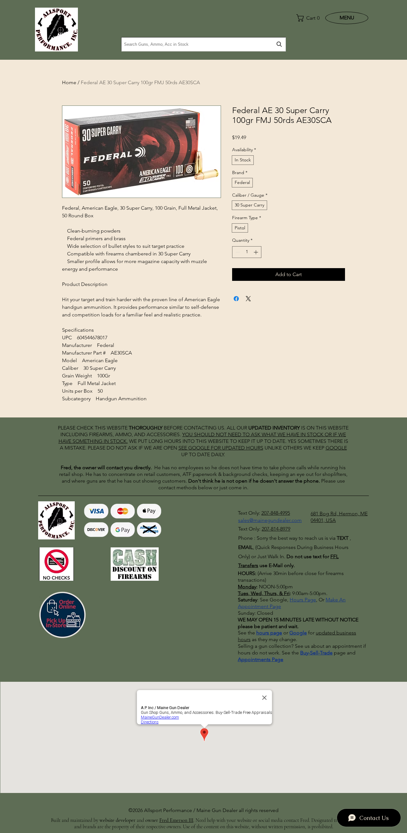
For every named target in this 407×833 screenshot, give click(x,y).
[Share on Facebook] (236, 298)
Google (298, 633)
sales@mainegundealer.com (270, 520)
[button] (306, 18)
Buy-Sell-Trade (316, 653)
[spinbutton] (246, 252)
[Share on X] (248, 298)
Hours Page (303, 600)
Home (69, 82)
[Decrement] (237, 252)
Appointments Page (260, 659)
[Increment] (256, 252)
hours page (269, 633)
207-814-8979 (276, 529)
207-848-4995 (275, 513)
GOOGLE (199, 448)
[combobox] (203, 44)
